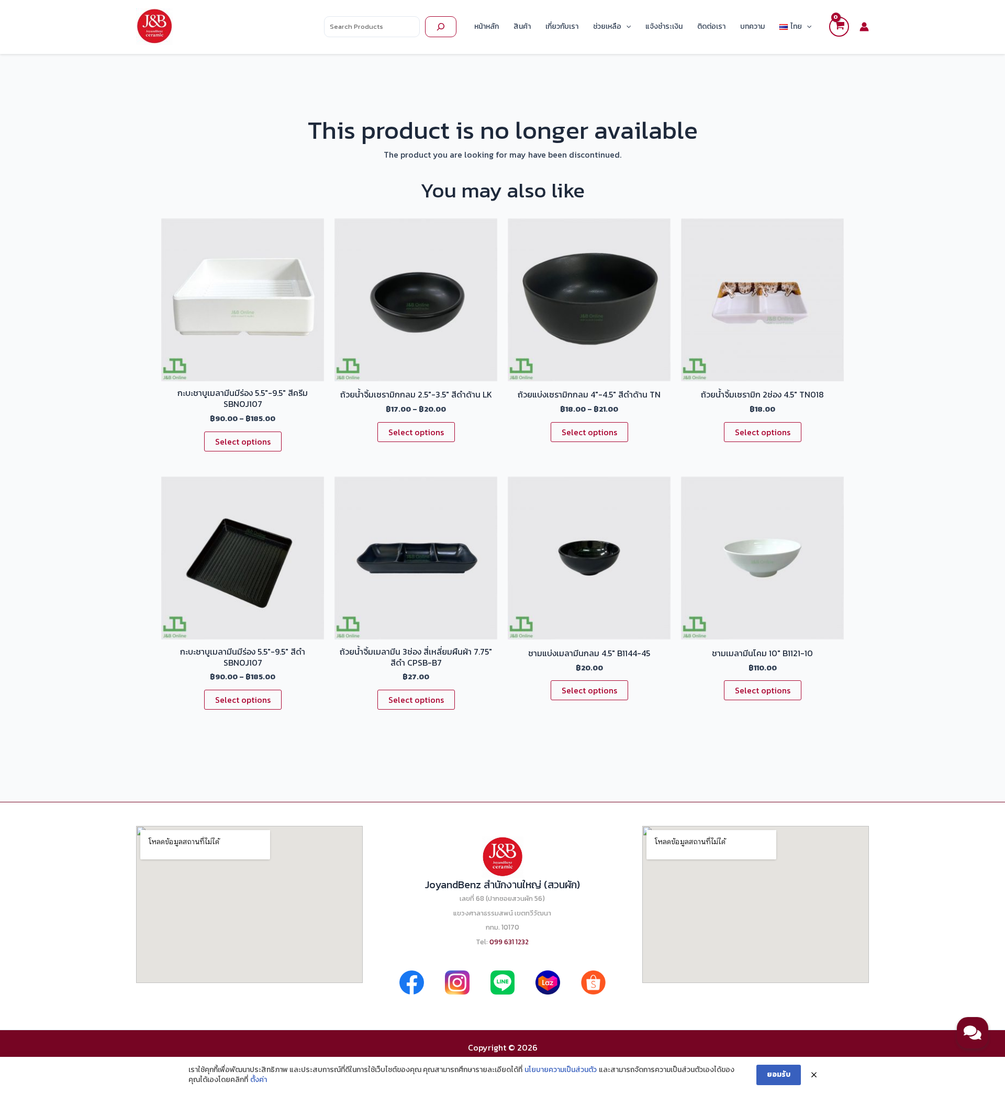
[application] (626, 26)
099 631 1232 (509, 941)
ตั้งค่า (258, 1080)
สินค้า (522, 26)
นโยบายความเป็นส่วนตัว (560, 1070)
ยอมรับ (778, 1074)
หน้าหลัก (486, 26)
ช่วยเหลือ (607, 26)
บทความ (752, 26)
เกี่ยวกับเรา (561, 26)
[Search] (440, 26)
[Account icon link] (864, 26)
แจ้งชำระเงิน (664, 26)
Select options (243, 441)
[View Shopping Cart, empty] (839, 27)
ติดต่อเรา (711, 26)
